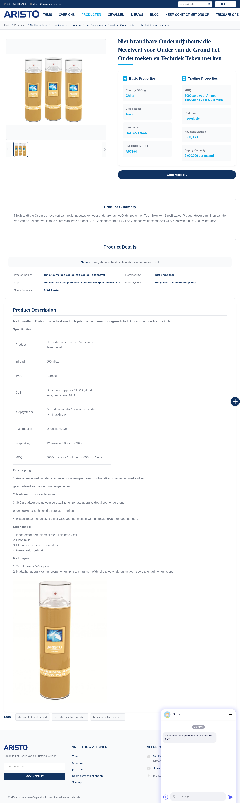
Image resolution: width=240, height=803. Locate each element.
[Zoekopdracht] (209, 4)
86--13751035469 (16, 4)
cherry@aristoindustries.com (47, 4)
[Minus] (230, 714)
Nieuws (137, 14)
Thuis (47, 14)
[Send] (231, 797)
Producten (20, 25)
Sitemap (77, 782)
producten (91, 14)
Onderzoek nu (177, 174)
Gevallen (116, 14)
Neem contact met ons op (187, 14)
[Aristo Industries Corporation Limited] (22, 16)
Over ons (67, 14)
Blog (154, 14)
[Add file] (165, 797)
